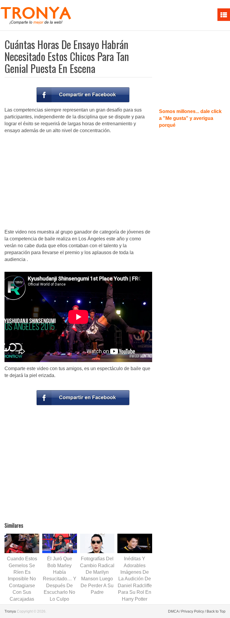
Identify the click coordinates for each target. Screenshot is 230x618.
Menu (223, 14)
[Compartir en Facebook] (83, 95)
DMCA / (174, 611)
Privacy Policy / (193, 611)
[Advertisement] (78, 182)
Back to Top (216, 611)
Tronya (10, 611)
